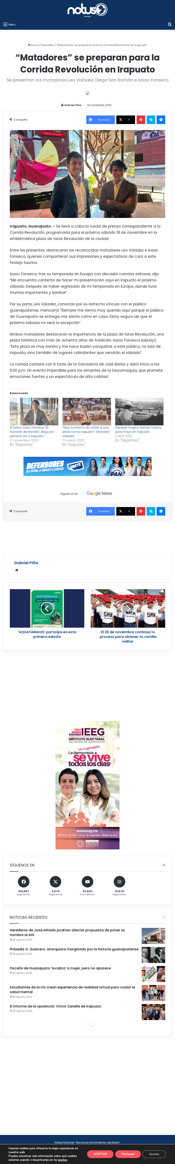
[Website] (16, 570)
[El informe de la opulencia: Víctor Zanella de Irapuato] (153, 1012)
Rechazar (128, 1154)
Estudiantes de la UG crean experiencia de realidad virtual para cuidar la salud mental (72, 989)
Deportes (47, 45)
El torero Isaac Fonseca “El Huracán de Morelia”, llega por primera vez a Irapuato (32, 431)
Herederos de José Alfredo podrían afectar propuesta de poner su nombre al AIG (67, 932)
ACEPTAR (100, 1154)
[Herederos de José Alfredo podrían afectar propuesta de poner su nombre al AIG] (153, 936)
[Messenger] (161, 119)
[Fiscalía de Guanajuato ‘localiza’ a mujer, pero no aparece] (153, 974)
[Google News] (99, 493)
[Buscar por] (170, 24)
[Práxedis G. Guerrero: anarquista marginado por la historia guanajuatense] (153, 955)
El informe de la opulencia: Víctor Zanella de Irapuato (55, 1006)
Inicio (34, 45)
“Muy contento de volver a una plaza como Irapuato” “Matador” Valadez (86, 431)
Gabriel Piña (72, 105)
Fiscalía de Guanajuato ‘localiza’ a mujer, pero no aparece (60, 968)
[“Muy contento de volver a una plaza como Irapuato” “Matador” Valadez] (87, 412)
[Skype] (151, 119)
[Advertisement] (87, 536)
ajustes (62, 1160)
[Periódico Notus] (87, 10)
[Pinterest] (141, 119)
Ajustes (154, 1154)
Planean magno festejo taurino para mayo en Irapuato (138, 429)
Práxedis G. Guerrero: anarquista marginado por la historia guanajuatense (74, 949)
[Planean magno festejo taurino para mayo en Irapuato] (139, 412)
